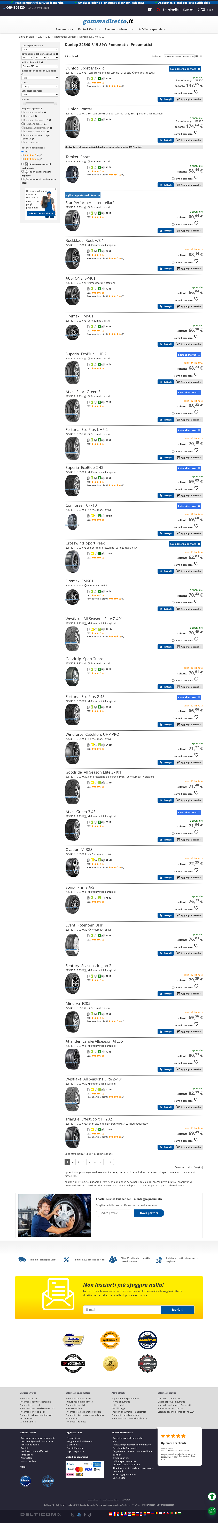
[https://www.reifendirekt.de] (110, 1513)
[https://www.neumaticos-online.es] (145, 1513)
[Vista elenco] (196, 56)
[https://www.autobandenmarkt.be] (156, 1513)
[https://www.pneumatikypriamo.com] (168, 1513)
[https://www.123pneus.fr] (114, 1513)
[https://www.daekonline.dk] (133, 1513)
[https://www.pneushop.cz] (164, 1513)
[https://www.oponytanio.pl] (110, 1515)
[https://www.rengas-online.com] (160, 1513)
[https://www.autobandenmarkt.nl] (137, 1513)
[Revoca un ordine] (158, 9)
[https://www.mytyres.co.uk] (141, 1513)
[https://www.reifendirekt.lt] (133, 1515)
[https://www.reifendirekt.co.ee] (129, 1515)
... (95, 1161)
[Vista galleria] (201, 56)
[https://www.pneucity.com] (171, 1513)
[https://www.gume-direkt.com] (152, 1513)
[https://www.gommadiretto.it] (125, 1513)
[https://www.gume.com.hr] (125, 1515)
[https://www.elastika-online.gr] (118, 1515)
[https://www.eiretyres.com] (175, 1513)
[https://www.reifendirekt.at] (148, 1513)
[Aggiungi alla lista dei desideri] (197, 93)
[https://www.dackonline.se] (122, 1513)
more (163, 1459)
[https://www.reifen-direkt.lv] (137, 1515)
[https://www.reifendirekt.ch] (118, 1513)
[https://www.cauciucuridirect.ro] (114, 1515)
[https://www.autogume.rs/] (141, 1515)
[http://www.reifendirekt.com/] (145, 1515)
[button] (212, 1496)
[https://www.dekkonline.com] (129, 1513)
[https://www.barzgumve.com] (122, 1515)
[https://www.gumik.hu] (179, 1513)
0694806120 (15, 7)
